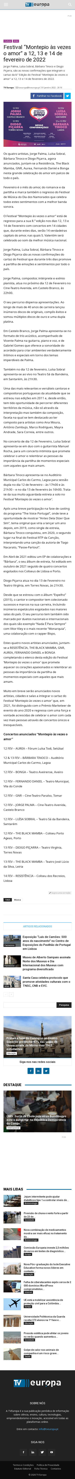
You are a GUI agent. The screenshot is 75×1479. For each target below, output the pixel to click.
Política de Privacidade (48, 1465)
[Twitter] (42, 1452)
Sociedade (29, 1220)
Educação (12, 1053)
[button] (70, 4)
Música (17, 899)
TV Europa (8, 87)
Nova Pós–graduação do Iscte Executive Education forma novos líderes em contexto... (47, 1268)
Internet (28, 1292)
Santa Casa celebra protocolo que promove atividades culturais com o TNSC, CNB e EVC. (46, 981)
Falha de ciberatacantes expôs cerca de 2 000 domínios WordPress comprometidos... (47, 1285)
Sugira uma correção (60, 892)
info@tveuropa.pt (48, 1429)
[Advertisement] (37, 25)
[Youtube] (51, 1452)
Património (9, 945)
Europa (28, 1254)
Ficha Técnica (40, 1468)
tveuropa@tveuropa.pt (29, 87)
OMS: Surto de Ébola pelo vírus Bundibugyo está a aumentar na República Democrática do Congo (36, 1119)
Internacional (13, 1128)
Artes (16, 41)
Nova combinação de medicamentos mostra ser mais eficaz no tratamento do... (45, 1233)
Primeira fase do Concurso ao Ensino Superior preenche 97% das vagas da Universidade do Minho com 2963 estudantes (31, 1043)
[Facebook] (23, 1452)
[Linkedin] (32, 1452)
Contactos (56, 1468)
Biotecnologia (31, 1203)
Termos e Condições (23, 1465)
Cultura (8, 41)
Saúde (27, 1356)
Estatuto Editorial (22, 1468)
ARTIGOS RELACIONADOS (37, 926)
